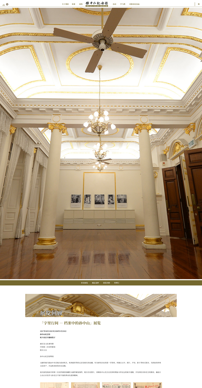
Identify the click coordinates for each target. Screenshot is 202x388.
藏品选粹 (95, 283)
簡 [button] (199, 4)
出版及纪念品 (134, 4)
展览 (81, 4)
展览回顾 (106, 283)
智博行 (116, 283)
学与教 (122, 4)
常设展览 (84, 283)
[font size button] (3, 5)
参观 (73, 4)
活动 (114, 4)
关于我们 (65, 4)
